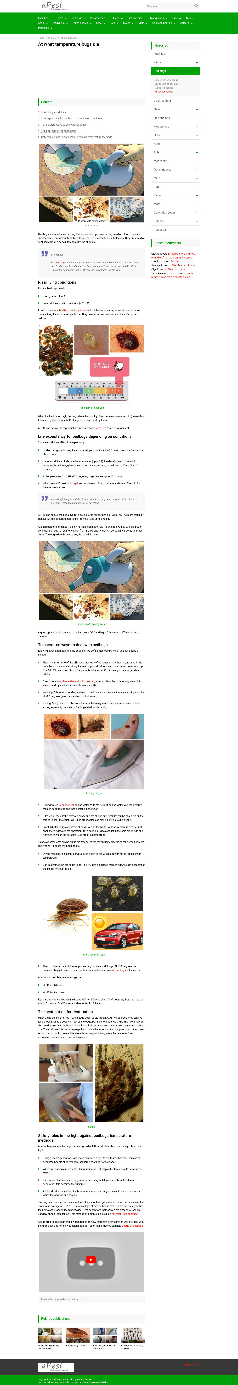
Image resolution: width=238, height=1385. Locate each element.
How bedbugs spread (76, 1345)
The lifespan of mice (183, 265)
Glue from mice (176, 269)
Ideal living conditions (52, 112)
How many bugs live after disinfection (105, 1347)
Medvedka (59, 23)
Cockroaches (97, 18)
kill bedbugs (119, 970)
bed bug (71, 483)
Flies (175, 18)
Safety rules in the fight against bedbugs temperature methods (75, 137)
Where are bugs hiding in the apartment (49, 1347)
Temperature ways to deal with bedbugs (62, 124)
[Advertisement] (91, 71)
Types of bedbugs (164, 87)
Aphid (41, 23)
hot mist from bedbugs (125, 1213)
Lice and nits (135, 18)
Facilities (43, 18)
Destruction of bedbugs (167, 84)
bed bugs (61, 262)
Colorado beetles (162, 23)
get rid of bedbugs (132, 1225)
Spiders (184, 23)
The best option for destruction (57, 130)
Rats (112, 23)
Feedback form (191, 1364)
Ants (188, 18)
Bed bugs (76, 18)
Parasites (43, 27)
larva (98, 428)
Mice (99, 23)
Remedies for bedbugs (166, 80)
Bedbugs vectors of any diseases (132, 1347)
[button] (41, 183)
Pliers (60, 18)
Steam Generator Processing (78, 681)
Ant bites (176, 261)
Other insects (80, 23)
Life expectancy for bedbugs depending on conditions (70, 118)
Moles (126, 23)
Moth (141, 23)
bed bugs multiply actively (74, 310)
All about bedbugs (164, 91)
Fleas (116, 18)
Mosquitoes (157, 18)
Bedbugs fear (66, 805)
